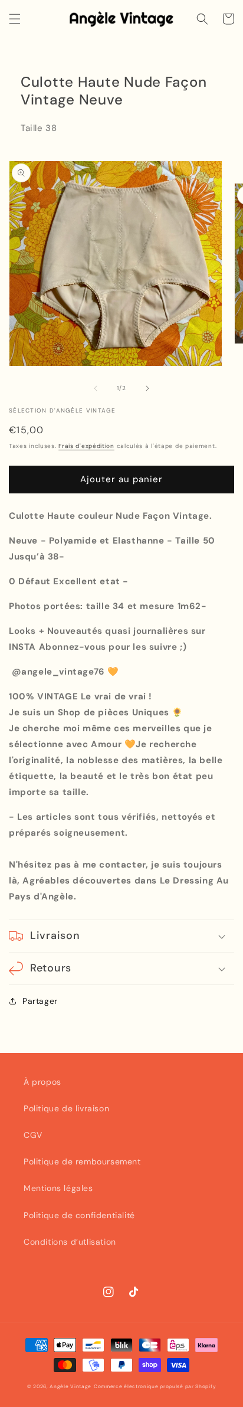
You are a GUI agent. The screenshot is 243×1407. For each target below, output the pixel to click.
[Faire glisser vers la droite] (147, 388)
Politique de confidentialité (79, 1215)
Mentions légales (58, 1188)
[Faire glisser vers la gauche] (96, 388)
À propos (42, 1081)
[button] (15, 19)
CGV (33, 1135)
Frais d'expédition (86, 446)
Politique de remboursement (82, 1161)
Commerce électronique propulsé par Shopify (155, 1386)
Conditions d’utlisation (70, 1241)
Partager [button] (40, 1001)
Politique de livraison (66, 1108)
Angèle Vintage (70, 1386)
